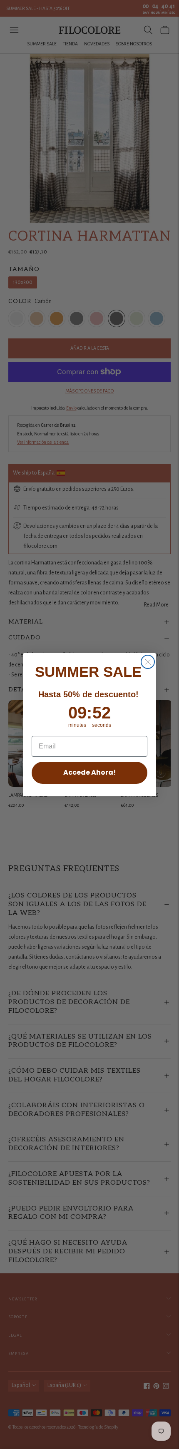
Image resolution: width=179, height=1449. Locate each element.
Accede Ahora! (89, 772)
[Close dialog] (147, 662)
